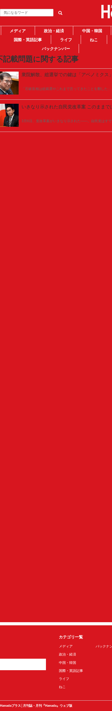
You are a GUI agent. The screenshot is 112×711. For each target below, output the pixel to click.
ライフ (66, 39)
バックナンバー (56, 48)
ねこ (94, 39)
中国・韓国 (92, 30)
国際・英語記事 (28, 39)
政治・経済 (54, 30)
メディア (18, 30)
